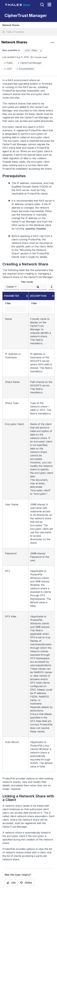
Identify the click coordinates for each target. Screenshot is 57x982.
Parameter (11, 295)
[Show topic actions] (52, 43)
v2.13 (9, 68)
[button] (28, 32)
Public (10, 63)
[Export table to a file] (51, 287)
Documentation (26, 68)
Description (38, 295)
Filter (8, 303)
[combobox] (33, 50)
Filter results (27, 282)
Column (10, 286)
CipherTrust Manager (30, 63)
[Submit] (37, 287)
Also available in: (11, 50)
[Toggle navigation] (49, 4)
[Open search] (42, 4)
